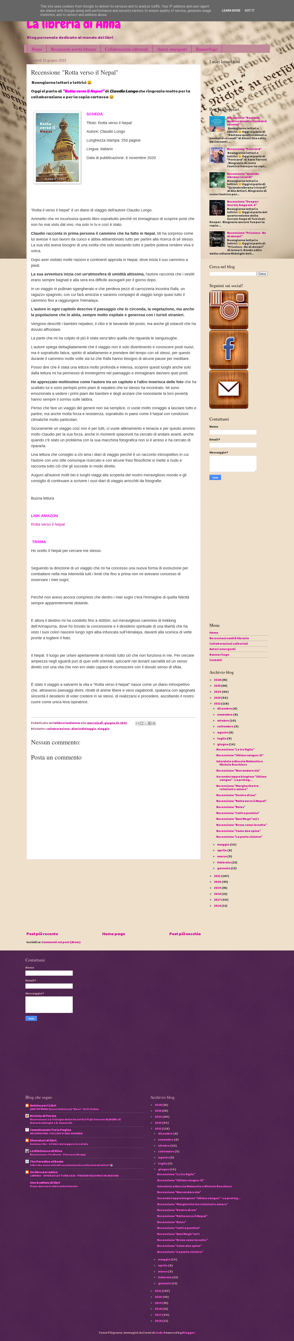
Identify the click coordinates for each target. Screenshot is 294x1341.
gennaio (224, 868)
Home (37, 49)
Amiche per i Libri (43, 1105)
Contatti (215, 660)
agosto (223, 732)
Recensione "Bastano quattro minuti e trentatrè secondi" (247, 121)
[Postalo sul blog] (141, 723)
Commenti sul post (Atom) (61, 942)
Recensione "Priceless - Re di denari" (246, 234)
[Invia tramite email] (137, 723)
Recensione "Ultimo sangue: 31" (239, 755)
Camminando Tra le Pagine (50, 1130)
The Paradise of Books (46, 1161)
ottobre (223, 720)
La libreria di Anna (73, 24)
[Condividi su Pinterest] (154, 723)
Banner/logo (206, 49)
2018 (217, 894)
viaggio (103, 729)
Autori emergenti (172, 49)
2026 (217, 680)
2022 (217, 703)
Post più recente (42, 933)
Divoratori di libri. (43, 1140)
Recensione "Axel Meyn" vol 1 (237, 819)
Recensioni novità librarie (73, 49)
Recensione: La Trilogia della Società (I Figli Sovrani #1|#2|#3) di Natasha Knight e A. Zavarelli (75, 1120)
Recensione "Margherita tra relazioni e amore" (237, 787)
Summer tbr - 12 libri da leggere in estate (59, 1144)
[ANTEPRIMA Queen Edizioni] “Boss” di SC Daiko (64, 1109)
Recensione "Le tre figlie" (235, 749)
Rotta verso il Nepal (48, 524)
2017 (217, 900)
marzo (222, 856)
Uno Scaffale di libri (45, 1183)
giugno (223, 744)
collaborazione (58, 729)
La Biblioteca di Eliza (46, 1151)
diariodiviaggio (83, 729)
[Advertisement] (113, 895)
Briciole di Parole (43, 1116)
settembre (225, 726)
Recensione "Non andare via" (238, 770)
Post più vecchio (185, 933)
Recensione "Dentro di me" (236, 795)
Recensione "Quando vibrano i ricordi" (243, 175)
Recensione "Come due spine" (238, 831)
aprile (222, 850)
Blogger (188, 1333)
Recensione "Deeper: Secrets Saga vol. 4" (243, 203)
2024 (218, 692)
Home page (113, 933)
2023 (217, 698)
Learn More (231, 10)
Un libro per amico (44, 1172)
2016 (217, 906)
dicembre (224, 708)
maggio (223, 844)
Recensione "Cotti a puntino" (237, 813)
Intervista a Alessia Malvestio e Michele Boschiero (239, 762)
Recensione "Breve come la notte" (241, 825)
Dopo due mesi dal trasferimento (54, 1186)
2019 (217, 888)
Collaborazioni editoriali (126, 49)
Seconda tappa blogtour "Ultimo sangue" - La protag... (241, 778)
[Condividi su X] (146, 723)
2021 (217, 876)
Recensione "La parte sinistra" (239, 837)
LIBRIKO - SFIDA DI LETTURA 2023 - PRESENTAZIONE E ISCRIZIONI (74, 1175)
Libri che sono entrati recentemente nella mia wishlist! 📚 (71, 1165)
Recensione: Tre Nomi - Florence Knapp (58, 1154)
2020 (218, 882)
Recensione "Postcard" (244, 149)
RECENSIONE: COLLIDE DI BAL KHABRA (56, 1133)
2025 (217, 686)
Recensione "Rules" (230, 807)
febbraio (224, 862)
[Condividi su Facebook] (150, 723)
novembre (225, 714)
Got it (250, 10)
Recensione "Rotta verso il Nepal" (241, 801)
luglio (222, 738)
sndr (159, 1333)
